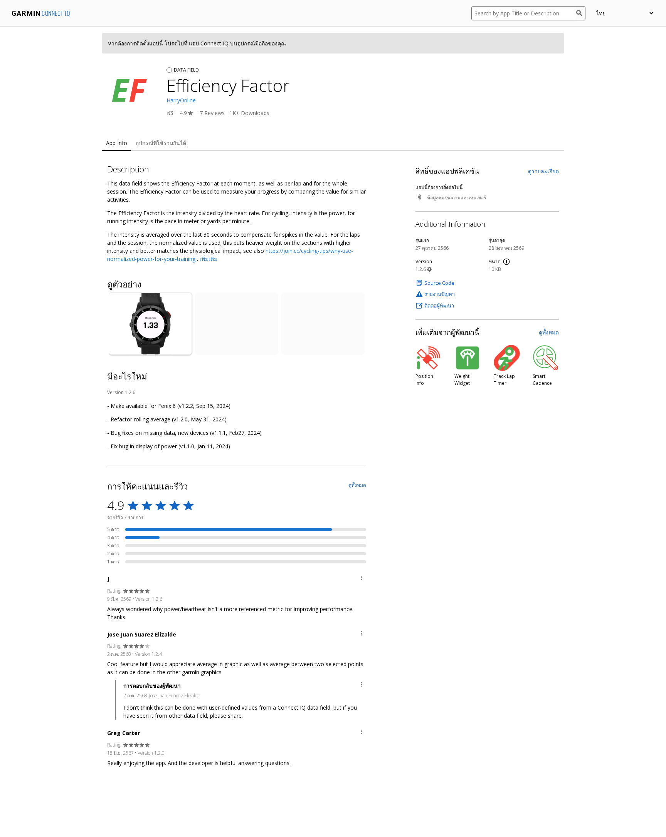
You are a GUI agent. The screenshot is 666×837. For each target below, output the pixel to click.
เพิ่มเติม (208, 258)
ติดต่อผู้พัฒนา (439, 305)
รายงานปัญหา (439, 294)
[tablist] (333, 143)
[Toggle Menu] (361, 579)
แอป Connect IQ (209, 43)
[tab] (116, 143)
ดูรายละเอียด (543, 171)
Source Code (439, 282)
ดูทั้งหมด (549, 332)
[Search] (580, 13)
